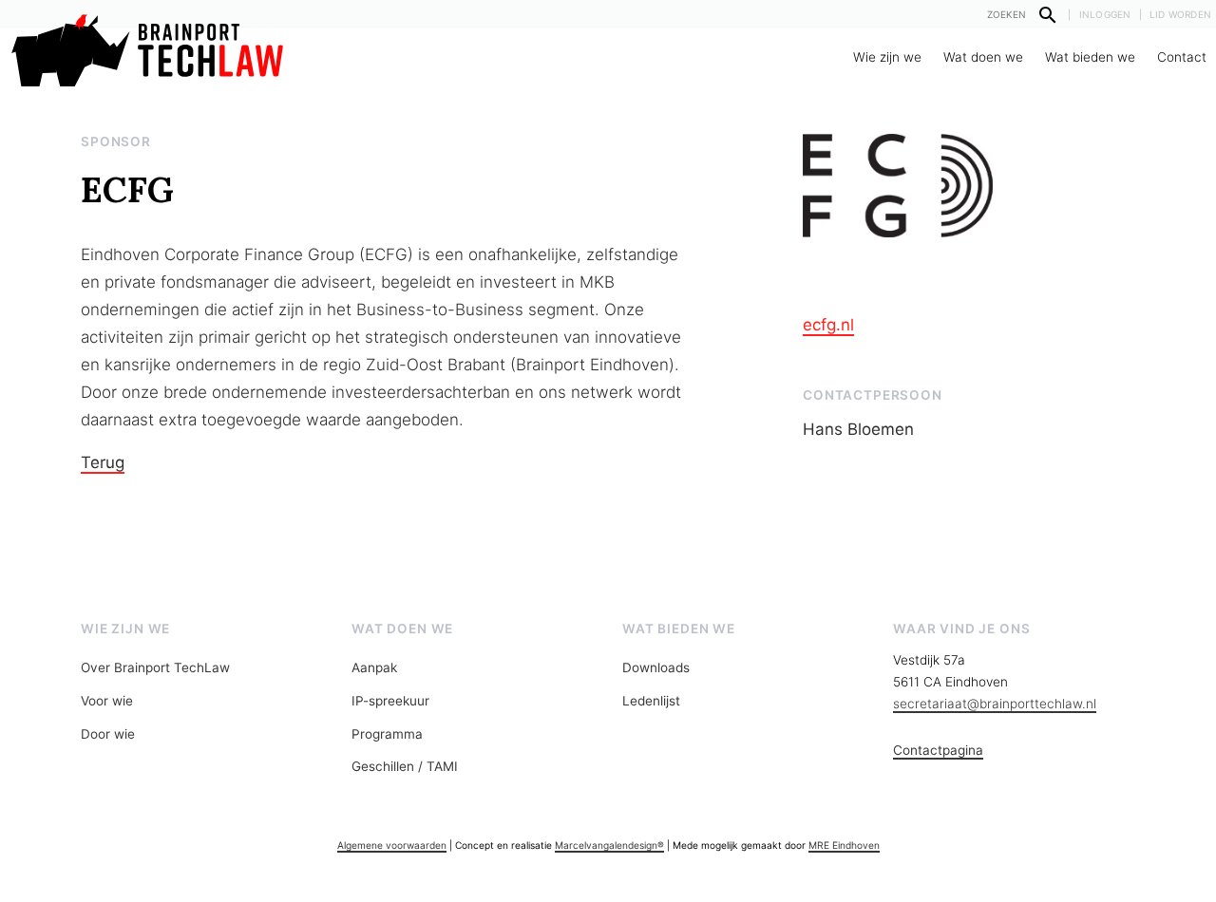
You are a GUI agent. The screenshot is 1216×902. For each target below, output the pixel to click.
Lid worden (1180, 14)
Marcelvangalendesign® (609, 845)
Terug (102, 462)
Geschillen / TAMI (405, 766)
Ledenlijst (651, 700)
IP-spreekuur (390, 700)
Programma (387, 734)
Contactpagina (938, 750)
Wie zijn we (887, 57)
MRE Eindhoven (844, 845)
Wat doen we (983, 57)
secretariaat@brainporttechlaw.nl (994, 703)
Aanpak (374, 667)
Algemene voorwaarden (391, 845)
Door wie (108, 734)
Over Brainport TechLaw (155, 667)
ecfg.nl (828, 324)
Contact (1181, 57)
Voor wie (107, 700)
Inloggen (1105, 14)
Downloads (656, 667)
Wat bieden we (1090, 57)
